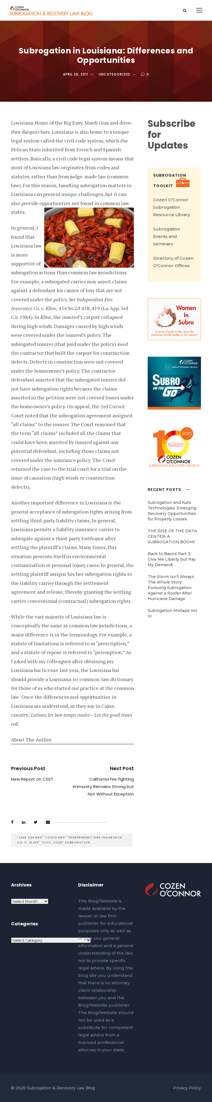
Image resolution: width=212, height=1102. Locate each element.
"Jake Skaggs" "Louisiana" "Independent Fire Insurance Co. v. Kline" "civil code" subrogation (69, 840)
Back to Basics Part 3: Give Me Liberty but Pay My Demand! (172, 559)
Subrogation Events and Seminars (166, 236)
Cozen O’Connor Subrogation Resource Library (171, 207)
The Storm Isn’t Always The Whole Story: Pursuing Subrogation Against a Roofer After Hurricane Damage (171, 587)
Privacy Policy (187, 1087)
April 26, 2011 (75, 74)
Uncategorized (114, 74)
